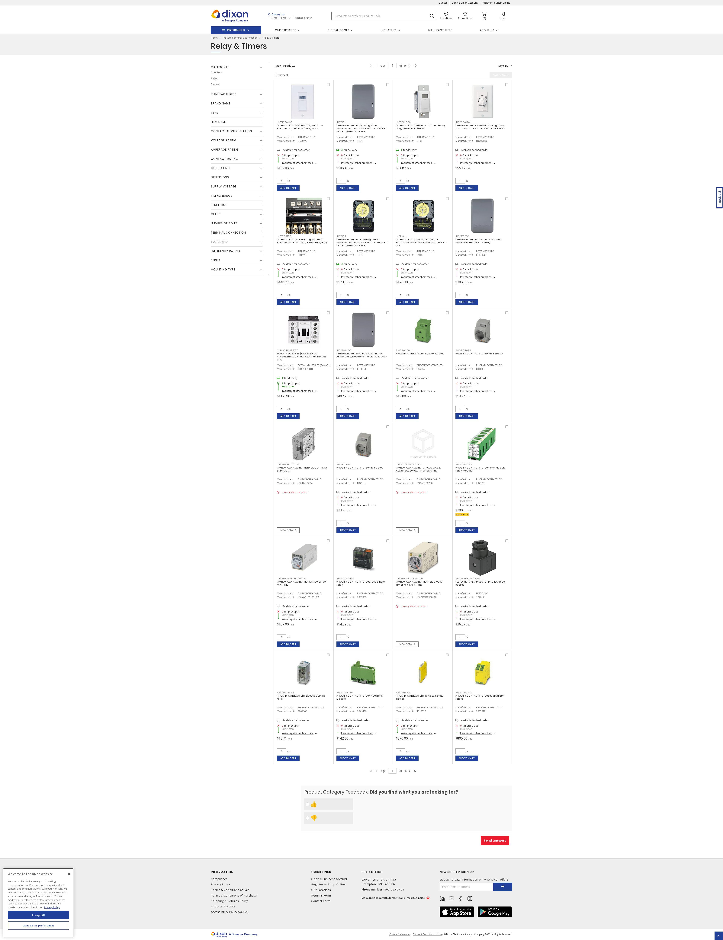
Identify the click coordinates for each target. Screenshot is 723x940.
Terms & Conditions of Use (427, 934)
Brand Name (220, 103)
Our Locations (321, 890)
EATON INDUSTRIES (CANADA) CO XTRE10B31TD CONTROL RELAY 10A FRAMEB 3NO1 (301, 356)
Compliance (219, 879)
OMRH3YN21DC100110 (409, 578)
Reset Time (219, 205)
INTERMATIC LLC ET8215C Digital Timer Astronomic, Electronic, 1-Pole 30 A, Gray (302, 241)
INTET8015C (343, 350)
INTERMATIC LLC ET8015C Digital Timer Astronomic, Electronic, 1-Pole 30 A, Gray (361, 355)
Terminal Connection (228, 233)
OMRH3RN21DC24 (288, 464)
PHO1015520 (404, 692)
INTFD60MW (463, 122)
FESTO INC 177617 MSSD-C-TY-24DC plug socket (480, 583)
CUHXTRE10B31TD (288, 350)
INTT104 (401, 236)
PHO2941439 (344, 692)
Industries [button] (389, 30)
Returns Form (321, 895)
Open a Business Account (329, 879)
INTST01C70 (403, 122)
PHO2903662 (285, 692)
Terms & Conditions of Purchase (234, 895)
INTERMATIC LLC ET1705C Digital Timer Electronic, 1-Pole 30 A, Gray (478, 241)
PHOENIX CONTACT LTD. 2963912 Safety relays (479, 697)
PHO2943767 (463, 464)
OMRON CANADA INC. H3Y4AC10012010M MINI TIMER (301, 583)
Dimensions (220, 177)
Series (215, 260)
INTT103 (341, 236)
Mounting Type (223, 269)
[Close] (69, 874)
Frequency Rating (225, 251)
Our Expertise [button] (285, 30)
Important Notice (223, 906)
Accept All (38, 915)
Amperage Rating (225, 150)
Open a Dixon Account (464, 2)
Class (215, 214)
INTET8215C (284, 236)
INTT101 (340, 122)
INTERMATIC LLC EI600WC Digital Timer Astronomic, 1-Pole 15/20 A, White (300, 127)
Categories (220, 67)
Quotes (443, 2)
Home (214, 37)
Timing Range (221, 196)
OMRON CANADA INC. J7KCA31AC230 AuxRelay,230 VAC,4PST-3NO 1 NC (419, 469)
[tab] (236, 67)
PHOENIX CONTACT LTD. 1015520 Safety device (419, 697)
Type (214, 113)
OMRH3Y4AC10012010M (292, 578)
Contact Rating (224, 159)
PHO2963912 (463, 692)
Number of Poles (224, 223)
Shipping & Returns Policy (229, 901)
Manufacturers (440, 30)
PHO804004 (404, 350)
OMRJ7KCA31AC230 (408, 464)
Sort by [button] (503, 65)
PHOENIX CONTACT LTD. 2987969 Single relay (360, 583)
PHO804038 (463, 350)
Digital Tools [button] (338, 30)
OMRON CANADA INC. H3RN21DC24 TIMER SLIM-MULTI (302, 469)
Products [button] (236, 30)
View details (288, 530)
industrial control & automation (240, 37)
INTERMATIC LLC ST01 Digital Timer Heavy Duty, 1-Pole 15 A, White (420, 127)
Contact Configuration (231, 131)
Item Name (219, 122)
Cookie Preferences (399, 934)
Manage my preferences (38, 925)
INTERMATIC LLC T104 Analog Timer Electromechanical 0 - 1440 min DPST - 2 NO (421, 242)
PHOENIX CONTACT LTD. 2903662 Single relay (301, 697)
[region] (38, 902)
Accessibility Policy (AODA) (229, 912)
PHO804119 (343, 464)
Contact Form (320, 901)
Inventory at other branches (297, 163)
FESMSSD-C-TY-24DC (469, 578)
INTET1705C (462, 236)
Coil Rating (220, 168)
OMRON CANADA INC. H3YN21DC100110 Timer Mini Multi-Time (419, 583)
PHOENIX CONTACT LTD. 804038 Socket (479, 353)
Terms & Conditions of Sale (230, 890)
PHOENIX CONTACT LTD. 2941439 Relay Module (360, 697)
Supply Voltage (223, 186)
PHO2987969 (345, 578)
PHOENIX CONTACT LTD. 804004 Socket (420, 353)
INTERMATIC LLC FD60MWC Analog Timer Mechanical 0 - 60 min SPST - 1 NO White (480, 127)
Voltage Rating (224, 140)
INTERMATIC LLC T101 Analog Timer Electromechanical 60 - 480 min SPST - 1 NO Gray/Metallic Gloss (361, 128)
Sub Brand (219, 242)
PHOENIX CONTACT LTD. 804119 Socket (359, 467)
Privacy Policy (220, 884)
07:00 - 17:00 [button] (279, 18)
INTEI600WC (284, 122)
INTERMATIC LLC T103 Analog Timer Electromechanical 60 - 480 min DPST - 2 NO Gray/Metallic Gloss (361, 242)
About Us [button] (487, 30)
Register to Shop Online (496, 2)
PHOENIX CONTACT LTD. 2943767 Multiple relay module (480, 469)
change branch (303, 17)
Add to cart (288, 188)
